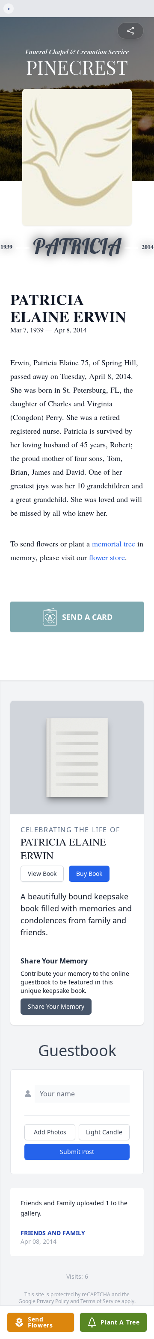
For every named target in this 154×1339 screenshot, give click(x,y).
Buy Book (89, 873)
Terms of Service (100, 1301)
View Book (42, 873)
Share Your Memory (56, 1006)
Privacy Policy (53, 1301)
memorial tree (113, 543)
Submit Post (77, 1152)
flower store (107, 557)
